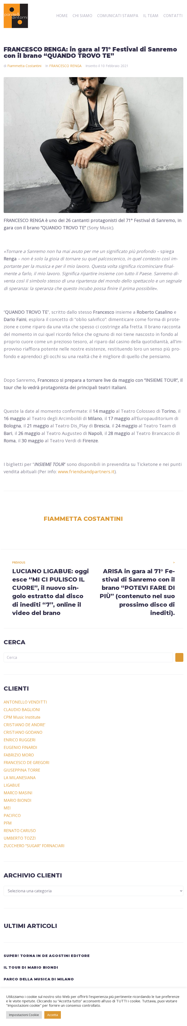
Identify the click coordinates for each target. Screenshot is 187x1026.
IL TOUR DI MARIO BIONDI (31, 967)
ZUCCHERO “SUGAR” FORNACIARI (34, 845)
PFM (8, 823)
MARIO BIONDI (17, 800)
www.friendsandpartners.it (86, 471)
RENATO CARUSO (20, 830)
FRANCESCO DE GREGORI (26, 762)
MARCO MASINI (18, 792)
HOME (62, 16)
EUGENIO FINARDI (20, 747)
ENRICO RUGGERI (20, 740)
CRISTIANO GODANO (23, 732)
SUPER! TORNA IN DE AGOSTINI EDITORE (47, 956)
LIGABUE (12, 785)
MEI (7, 808)
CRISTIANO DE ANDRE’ (24, 724)
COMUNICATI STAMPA (117, 16)
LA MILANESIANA (20, 777)
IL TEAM (151, 16)
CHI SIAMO (82, 16)
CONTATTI (173, 16)
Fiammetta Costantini (24, 65)
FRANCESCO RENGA (65, 65)
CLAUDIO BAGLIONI (22, 709)
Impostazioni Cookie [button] (24, 1015)
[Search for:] (88, 657)
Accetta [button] (52, 1015)
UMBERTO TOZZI (20, 838)
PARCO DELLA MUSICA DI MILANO (39, 979)
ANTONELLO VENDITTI (25, 702)
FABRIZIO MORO (19, 755)
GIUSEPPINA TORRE (22, 770)
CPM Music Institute (22, 717)
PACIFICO (12, 815)
